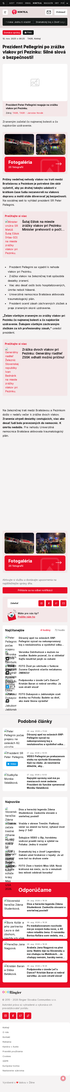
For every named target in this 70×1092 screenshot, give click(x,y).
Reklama (7, 1041)
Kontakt (6, 1037)
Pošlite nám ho (26, 616)
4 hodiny (45, 630)
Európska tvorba (11, 1066)
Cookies (7, 1056)
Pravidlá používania (13, 1051)
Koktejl (6, 1027)
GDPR (5, 1061)
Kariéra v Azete (11, 1046)
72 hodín (60, 630)
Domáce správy (12, 32)
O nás (6, 1032)
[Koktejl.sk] (20, 12)
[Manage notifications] (63, 1078)
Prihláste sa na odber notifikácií (35, 590)
